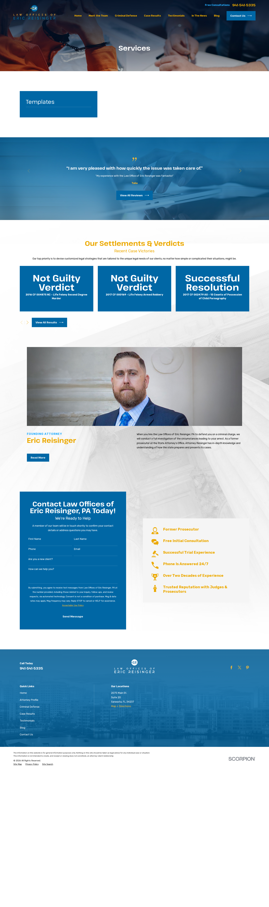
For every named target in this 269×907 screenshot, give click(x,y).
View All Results (46, 322)
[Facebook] (231, 667)
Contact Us (237, 15)
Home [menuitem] (78, 15)
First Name (34, 539)
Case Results (27, 713)
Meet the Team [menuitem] (98, 15)
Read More (38, 457)
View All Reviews (131, 195)
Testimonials (27, 720)
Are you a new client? (40, 559)
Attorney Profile (29, 699)
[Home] (34, 12)
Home (23, 692)
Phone (32, 549)
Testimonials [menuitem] (176, 15)
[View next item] (240, 170)
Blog (22, 727)
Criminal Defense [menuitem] (126, 15)
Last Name (80, 539)
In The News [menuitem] (199, 15)
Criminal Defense (30, 706)
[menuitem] (17, 764)
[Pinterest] (247, 667)
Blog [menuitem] (217, 15)
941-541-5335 (244, 5)
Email (77, 549)
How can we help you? (41, 569)
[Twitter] (239, 667)
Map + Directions (121, 706)
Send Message (73, 616)
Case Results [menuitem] (152, 15)
